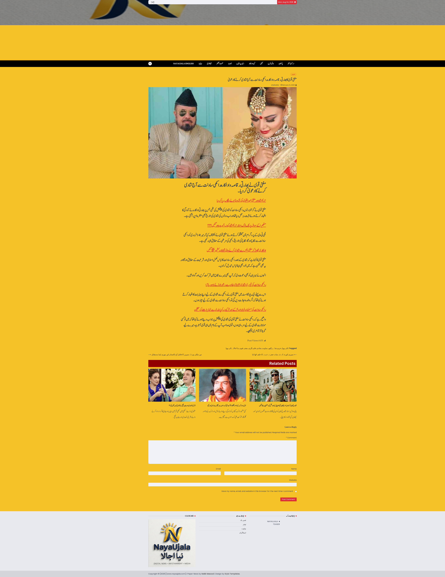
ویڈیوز (200, 63)
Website (293, 480)
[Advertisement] (222, 42)
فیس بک (243, 520)
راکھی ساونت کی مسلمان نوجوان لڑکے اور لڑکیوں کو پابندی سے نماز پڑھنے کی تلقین (230, 309)
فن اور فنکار (252, 63)
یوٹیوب (244, 528)
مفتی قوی (244, 348)
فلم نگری (252, 348)
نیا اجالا (236, 348)
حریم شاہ (277, 348)
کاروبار (229, 63)
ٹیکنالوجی (209, 63)
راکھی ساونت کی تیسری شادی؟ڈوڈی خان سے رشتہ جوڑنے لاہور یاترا (236, 285)
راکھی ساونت (267, 348)
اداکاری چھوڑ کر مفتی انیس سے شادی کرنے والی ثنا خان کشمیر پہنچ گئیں (236, 250)
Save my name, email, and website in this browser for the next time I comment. (257, 491)
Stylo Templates (232, 573)
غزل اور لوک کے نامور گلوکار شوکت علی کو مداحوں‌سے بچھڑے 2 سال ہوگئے (226, 405)
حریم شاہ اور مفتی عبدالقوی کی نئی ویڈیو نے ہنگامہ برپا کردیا (241, 200)
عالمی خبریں (271, 63)
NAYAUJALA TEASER (273, 523)
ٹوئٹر (244, 524)
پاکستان (281, 63)
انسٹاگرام (243, 533)
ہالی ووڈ (229, 348)
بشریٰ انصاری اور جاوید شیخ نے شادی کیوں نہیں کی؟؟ (182, 405)
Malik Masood (208, 573)
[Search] (150, 63)
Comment (291, 437)
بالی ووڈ (285, 348)
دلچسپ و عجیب (240, 63)
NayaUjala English (183, 63)
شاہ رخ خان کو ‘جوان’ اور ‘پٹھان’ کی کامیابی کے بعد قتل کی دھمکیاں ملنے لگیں (278, 405)
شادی (259, 348)
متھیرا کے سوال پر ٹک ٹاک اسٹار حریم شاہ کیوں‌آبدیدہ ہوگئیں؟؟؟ (236, 225)
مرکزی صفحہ (291, 63)
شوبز (293, 74)
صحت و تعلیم (220, 63)
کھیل (261, 63)
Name (294, 468)
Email (218, 468)
